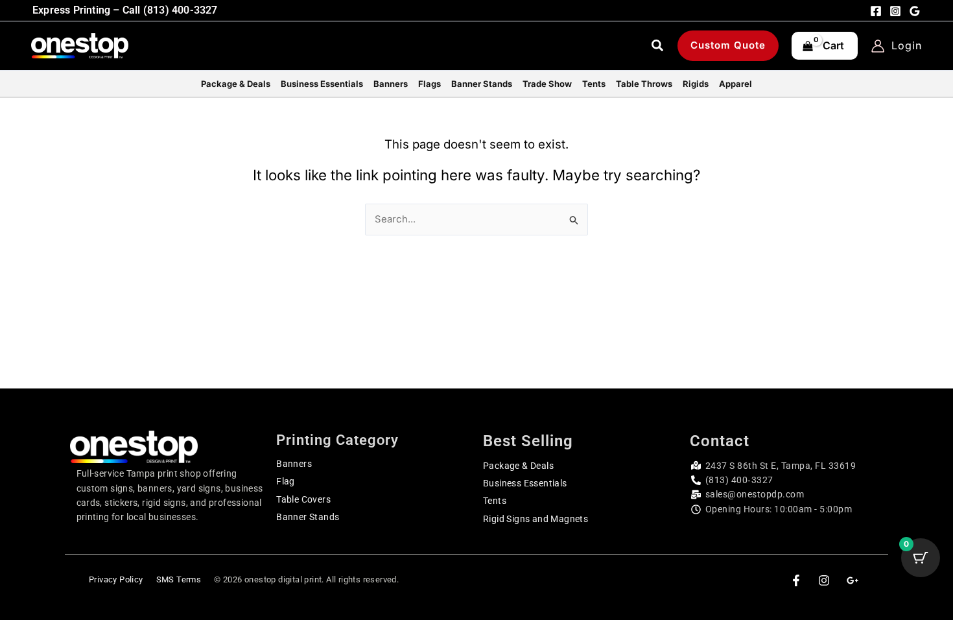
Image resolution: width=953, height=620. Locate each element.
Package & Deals (518, 465)
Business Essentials (525, 483)
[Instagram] (895, 11)
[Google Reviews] (915, 11)
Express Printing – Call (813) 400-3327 (125, 10)
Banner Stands (307, 517)
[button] (658, 47)
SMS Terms (179, 579)
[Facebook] (876, 11)
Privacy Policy (116, 579)
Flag (285, 481)
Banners (294, 464)
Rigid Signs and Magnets (535, 519)
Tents (494, 500)
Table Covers (303, 499)
